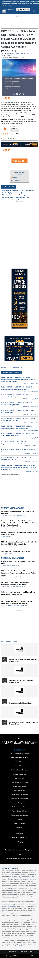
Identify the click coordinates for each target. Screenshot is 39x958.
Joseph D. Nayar (14, 565)
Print (14, 94)
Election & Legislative (19, 803)
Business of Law (19, 790)
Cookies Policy (6, 6)
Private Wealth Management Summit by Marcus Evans (23, 660)
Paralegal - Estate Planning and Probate (16, 197)
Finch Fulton (15, 596)
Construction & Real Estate (19, 794)
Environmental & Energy (19, 807)
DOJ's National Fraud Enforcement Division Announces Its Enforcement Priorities (16, 602)
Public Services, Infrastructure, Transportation (19, 850)
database (16, 878)
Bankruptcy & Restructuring (19, 782)
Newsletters (19, 762)
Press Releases (19, 766)
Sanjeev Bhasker (8, 605)
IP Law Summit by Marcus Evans (20, 703)
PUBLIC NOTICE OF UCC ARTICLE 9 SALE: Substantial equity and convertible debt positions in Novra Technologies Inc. (19, 379)
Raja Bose (6, 565)
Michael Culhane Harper (20, 605)
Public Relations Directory (19, 770)
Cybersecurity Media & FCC (19, 799)
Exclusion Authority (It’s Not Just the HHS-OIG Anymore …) (17, 512)
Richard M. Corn (7, 527)
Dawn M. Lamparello (9, 586)
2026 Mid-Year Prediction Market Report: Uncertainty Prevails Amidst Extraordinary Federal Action (18, 573)
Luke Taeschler (17, 546)
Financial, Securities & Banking (19, 815)
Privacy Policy (23, 874)
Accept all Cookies (8, 10)
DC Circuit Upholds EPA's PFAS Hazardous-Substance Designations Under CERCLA (16, 583)
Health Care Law (19, 823)
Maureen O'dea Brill (21, 586)
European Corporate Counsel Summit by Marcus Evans (23, 723)
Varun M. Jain (7, 596)
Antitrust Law (19, 778)
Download (20, 94)
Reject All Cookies (22, 10)
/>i (23, 94)
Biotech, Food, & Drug (19, 786)
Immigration (19, 827)
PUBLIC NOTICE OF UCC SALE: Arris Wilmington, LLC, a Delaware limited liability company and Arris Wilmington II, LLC (18, 467)
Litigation (19, 846)
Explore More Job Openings (9, 200)
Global (20, 819)
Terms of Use (13, 874)
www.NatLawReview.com (27, 880)
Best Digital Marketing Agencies (20, 753)
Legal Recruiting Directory (19, 757)
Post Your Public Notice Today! (11, 372)
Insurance (19, 833)
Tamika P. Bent (20, 577)
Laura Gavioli (17, 527)
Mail (17, 94)
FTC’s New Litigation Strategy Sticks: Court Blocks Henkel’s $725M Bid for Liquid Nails (19, 543)
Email (15, 177)
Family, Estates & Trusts (19, 811)
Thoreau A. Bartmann (9, 577)
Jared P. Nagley (7, 546)
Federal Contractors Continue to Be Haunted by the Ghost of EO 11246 (19, 533)
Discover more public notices (9, 474)
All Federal (8, 89)
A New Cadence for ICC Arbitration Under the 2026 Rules (18, 562)
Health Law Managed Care (12, 86)
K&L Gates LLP (24, 53)
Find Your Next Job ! (8, 187)
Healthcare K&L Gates (12, 53)
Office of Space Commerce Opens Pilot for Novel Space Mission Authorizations (18, 593)
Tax (19, 854)
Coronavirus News (10, 84)
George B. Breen (7, 515)
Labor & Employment (19, 842)
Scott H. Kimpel (7, 553)
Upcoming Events (9, 641)
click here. (21, 946)
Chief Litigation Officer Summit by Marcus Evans (21, 681)
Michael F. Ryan (7, 536)
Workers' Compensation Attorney (13, 195)
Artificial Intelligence (19, 774)
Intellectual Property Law (19, 837)
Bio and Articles (16, 180)
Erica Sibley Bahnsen (19, 515)
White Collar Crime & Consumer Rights (19, 858)
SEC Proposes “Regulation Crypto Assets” (16, 551)
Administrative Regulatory (12, 81)
